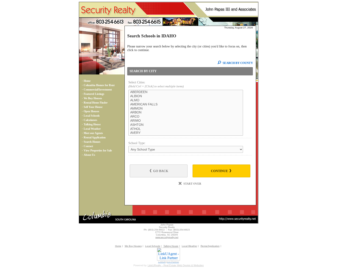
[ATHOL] (186, 129)
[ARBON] (186, 112)
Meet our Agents (93, 133)
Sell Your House (93, 107)
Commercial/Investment (98, 89)
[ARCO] (186, 117)
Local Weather (92, 128)
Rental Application (95, 137)
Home (87, 80)
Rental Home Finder (96, 102)
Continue (220, 171)
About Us (89, 154)
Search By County (237, 63)
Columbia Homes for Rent (99, 85)
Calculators (90, 120)
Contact (88, 146)
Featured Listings (94, 94)
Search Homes (92, 141)
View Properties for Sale (98, 150)
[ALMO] (186, 100)
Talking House (92, 124)
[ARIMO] (186, 121)
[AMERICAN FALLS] (186, 104)
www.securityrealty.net (166, 237)
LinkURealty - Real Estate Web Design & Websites (176, 265)
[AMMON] (186, 109)
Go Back (160, 171)
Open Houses (91, 111)
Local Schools (92, 115)
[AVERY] (186, 133)
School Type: (137, 143)
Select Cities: (156, 84)
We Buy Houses (93, 98)
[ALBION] (186, 96)
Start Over (192, 183)
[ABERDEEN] (186, 92)
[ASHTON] (186, 125)
